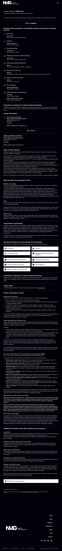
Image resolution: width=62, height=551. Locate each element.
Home (51, 515)
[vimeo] (45, 540)
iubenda (5, 491)
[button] (57, 2)
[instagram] (48, 540)
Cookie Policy (41, 288)
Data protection (15, 548)
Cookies (23, 548)
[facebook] (41, 540)
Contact (50, 536)
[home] (11, 2)
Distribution (49, 526)
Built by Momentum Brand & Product (49, 548)
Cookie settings (30, 548)
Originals (50, 522)
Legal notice (6, 548)
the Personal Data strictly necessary (31, 491)
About (51, 529)
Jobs (51, 533)
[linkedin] (51, 540)
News (51, 519)
